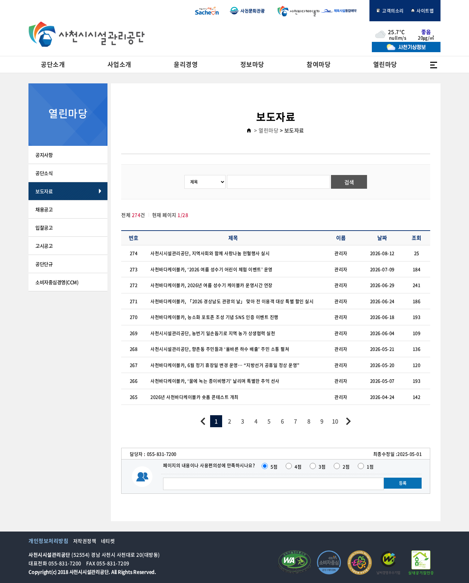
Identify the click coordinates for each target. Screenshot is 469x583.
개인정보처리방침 (48, 541)
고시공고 (44, 245)
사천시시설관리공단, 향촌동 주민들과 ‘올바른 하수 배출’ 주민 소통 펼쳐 (219, 349)
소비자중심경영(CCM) (56, 282)
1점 (370, 466)
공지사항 (44, 154)
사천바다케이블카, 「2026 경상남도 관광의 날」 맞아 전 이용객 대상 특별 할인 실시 (231, 301)
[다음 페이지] (348, 421)
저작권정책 (84, 540)
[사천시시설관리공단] (86, 34)
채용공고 (44, 209)
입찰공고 (44, 227)
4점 (298, 466)
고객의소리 (392, 10)
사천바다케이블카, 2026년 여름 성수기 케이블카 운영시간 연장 (211, 285)
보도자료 (44, 191)
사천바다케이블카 (297, 10)
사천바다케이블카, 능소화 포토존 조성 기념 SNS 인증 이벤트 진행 (214, 317)
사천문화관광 (247, 10)
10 (335, 421)
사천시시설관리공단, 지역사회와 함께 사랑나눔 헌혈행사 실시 (210, 253)
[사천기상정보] (406, 50)
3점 (322, 466)
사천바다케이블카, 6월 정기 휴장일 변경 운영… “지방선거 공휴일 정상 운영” (225, 365)
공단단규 (44, 263)
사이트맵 (424, 10)
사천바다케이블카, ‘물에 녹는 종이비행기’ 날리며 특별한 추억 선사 (214, 380)
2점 (346, 466)
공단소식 (44, 173)
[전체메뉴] (434, 64)
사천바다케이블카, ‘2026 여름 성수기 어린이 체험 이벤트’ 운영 (211, 269)
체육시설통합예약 (342, 10)
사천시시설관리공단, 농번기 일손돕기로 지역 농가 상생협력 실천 (212, 333)
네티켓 (108, 540)
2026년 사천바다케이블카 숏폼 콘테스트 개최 (194, 397)
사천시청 (207, 10)
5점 (274, 466)
